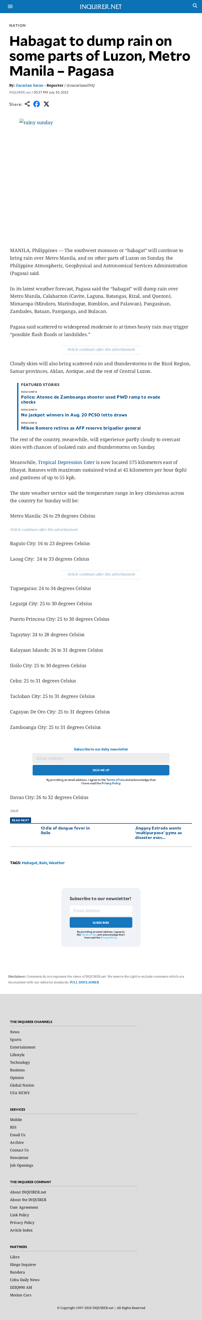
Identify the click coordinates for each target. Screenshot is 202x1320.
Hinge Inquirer (23, 1264)
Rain (43, 862)
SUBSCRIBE (101, 923)
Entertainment (23, 1047)
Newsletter (19, 1157)
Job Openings (21, 1165)
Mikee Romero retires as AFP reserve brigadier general (81, 428)
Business (17, 1069)
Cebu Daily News (24, 1279)
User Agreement (24, 1207)
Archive (17, 1142)
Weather (57, 862)
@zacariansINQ (81, 85)
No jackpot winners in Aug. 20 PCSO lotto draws (74, 415)
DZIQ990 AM (21, 1287)
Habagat (30, 862)
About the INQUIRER (28, 1199)
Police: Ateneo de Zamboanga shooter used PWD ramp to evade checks (90, 399)
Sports (15, 1039)
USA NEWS (20, 1092)
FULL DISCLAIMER (84, 982)
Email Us (17, 1134)
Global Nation (22, 1085)
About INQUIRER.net (28, 1191)
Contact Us (19, 1149)
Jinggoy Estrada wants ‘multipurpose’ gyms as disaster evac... (158, 832)
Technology (20, 1062)
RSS (13, 1127)
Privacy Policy (111, 783)
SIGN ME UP (101, 770)
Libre (14, 1256)
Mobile (16, 1119)
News (14, 1031)
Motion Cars (20, 1294)
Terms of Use (115, 780)
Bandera (17, 1272)
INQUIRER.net (20, 92)
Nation (17, 25)
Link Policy (19, 1214)
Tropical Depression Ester (66, 462)
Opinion (17, 1077)
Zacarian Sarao (29, 85)
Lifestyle (17, 1054)
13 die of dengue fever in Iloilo (65, 830)
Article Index (21, 1230)
